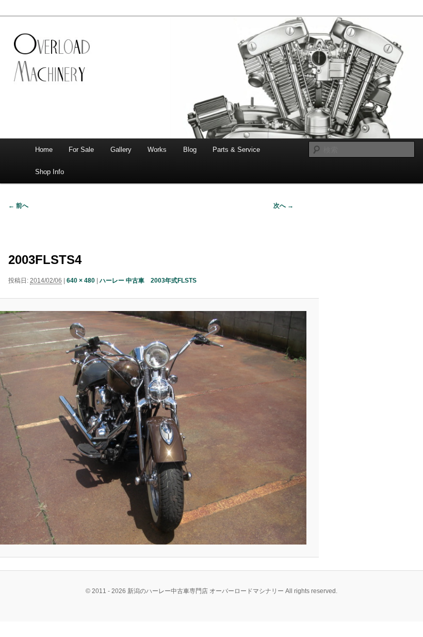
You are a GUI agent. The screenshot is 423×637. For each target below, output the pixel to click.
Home (44, 149)
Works (157, 149)
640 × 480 (81, 280)
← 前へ (18, 205)
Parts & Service (236, 149)
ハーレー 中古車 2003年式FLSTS (148, 280)
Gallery (121, 149)
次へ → (283, 205)
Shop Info (49, 172)
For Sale (81, 149)
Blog (190, 149)
